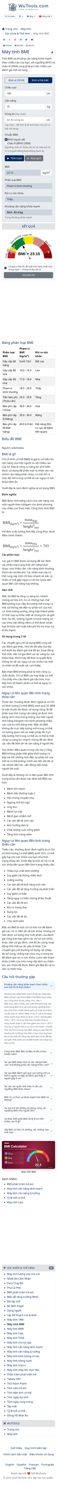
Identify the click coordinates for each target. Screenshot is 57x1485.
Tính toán (8, 46)
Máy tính (26, 29)
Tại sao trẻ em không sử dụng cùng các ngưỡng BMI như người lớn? (25, 1109)
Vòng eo (15, 114)
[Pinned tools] (21, 16)
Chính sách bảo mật (15, 1454)
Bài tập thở (13, 1301)
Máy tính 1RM (15, 1319)
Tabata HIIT (14, 1379)
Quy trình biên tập (36, 1448)
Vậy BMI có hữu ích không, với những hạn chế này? (26, 1131)
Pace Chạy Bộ (15, 1283)
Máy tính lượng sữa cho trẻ (23, 1274)
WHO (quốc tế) (16, 139)
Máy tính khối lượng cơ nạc (23, 1356)
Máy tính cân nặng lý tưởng (23, 1193)
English (10, 1464)
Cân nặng (10, 100)
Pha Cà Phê (14, 1287)
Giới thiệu (16, 1448)
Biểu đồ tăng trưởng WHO (22, 1297)
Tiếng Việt (30, 1468)
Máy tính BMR (15, 1329)
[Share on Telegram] (26, 39)
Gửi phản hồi (28, 275)
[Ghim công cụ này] (52, 52)
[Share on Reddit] (15, 39)
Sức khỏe (20, 46)
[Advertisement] (28, 312)
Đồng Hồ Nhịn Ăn (17, 1415)
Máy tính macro (16, 1365)
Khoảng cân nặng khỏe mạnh (22, 206)
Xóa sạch (35, 158)
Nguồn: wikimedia (13, 448)
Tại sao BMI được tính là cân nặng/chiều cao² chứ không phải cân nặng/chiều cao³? (26, 1063)
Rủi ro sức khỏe (14, 193)
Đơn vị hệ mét (40, 80)
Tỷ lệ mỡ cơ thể (16, 1197)
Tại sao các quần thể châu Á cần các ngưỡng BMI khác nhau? (23, 1087)
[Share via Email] (32, 39)
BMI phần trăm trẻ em (20, 1184)
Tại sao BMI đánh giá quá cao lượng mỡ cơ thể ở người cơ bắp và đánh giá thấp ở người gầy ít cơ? (27, 1075)
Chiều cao (10, 87)
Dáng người (14, 1310)
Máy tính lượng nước (19, 1360)
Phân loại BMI (13, 180)
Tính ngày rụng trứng (20, 1402)
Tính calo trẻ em (16, 1388)
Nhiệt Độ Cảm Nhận (19, 1278)
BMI (7, 166)
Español (21, 1464)
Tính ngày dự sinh (17, 1397)
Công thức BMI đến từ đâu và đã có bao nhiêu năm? (25, 1053)
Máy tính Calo (15, 1202)
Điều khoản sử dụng (41, 1454)
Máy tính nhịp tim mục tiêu (23, 1370)
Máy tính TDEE (15, 1338)
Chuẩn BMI (11, 134)
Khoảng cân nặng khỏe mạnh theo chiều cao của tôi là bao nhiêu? (26, 986)
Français (34, 1464)
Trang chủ (11, 29)
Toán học (31, 46)
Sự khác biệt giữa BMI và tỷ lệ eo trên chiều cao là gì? (24, 1120)
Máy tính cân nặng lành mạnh (25, 1188)
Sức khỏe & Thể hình (17, 33)
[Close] (52, 9)
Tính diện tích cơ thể (19, 1392)
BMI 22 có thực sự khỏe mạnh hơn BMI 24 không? (26, 1098)
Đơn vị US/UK (17, 80)
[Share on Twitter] (9, 39)
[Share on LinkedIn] (21, 39)
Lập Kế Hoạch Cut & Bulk (22, 1315)
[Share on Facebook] (4, 39)
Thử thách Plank (17, 1383)
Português (47, 1464)
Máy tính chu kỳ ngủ (19, 1342)
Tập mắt (12, 1406)
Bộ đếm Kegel (15, 1306)
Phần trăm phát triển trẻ (21, 1374)
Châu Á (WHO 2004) (19, 143)
